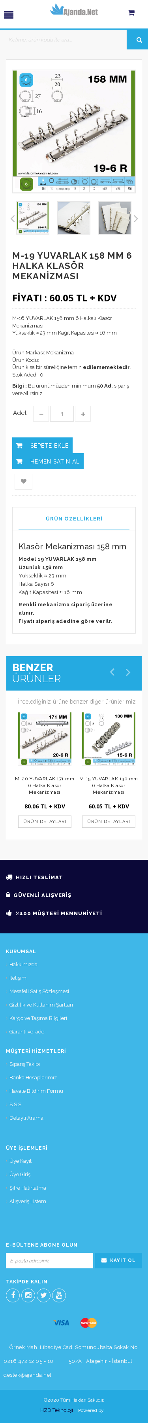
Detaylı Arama (26, 1118)
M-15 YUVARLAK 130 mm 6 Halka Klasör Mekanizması (108, 785)
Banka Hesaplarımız (33, 1077)
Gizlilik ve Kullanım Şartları (41, 1005)
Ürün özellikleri (74, 519)
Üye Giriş (19, 1174)
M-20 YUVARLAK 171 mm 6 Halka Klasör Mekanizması (44, 785)
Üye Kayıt (20, 1161)
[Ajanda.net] (74, 9)
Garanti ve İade (26, 1032)
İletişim (17, 978)
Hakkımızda (23, 964)
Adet (19, 412)
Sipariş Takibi (24, 1064)
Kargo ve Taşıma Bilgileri (38, 1018)
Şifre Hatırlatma (27, 1188)
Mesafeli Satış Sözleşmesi (39, 991)
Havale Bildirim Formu (36, 1091)
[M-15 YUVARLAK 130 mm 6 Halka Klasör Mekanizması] (108, 739)
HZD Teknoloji (56, 1410)
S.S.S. (15, 1104)
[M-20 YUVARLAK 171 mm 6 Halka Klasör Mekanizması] (44, 739)
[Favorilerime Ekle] (23, 482)
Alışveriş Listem (27, 1201)
